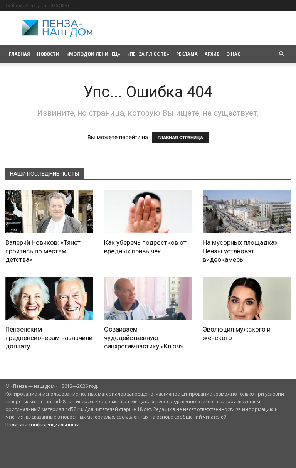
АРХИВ (212, 54)
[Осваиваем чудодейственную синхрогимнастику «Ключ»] (148, 298)
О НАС (233, 54)
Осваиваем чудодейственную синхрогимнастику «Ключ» (143, 337)
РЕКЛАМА (187, 54)
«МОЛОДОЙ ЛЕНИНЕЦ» (93, 54)
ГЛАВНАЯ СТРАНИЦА (180, 137)
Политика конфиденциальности (42, 424)
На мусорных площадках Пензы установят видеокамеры (240, 251)
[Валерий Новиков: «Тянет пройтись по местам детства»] (49, 211)
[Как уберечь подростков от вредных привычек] (148, 211)
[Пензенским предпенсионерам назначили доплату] (49, 298)
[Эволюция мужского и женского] (247, 298)
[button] (281, 54)
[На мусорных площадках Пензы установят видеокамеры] (247, 211)
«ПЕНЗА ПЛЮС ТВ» (148, 54)
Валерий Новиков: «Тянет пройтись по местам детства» (43, 251)
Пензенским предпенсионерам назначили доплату (48, 337)
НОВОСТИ (48, 54)
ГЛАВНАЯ (19, 54)
